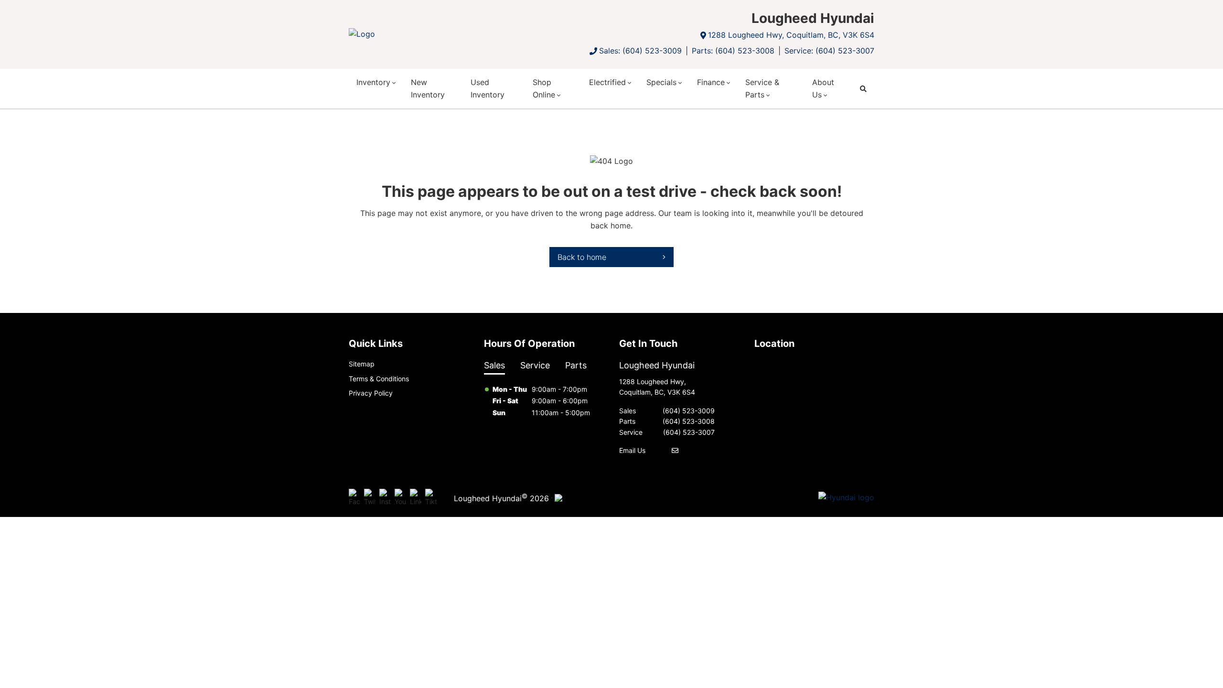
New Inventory (428, 88)
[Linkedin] (415, 498)
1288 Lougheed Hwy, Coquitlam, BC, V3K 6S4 (791, 35)
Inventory (373, 82)
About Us (823, 88)
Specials (661, 82)
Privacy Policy (371, 393)
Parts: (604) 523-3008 (733, 50)
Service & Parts (762, 88)
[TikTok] (431, 498)
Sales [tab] (494, 365)
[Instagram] (385, 498)
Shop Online (544, 88)
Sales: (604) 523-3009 (640, 50)
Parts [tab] (576, 365)
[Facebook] (354, 498)
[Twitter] (369, 498)
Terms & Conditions (379, 379)
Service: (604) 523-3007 (829, 50)
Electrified (607, 82)
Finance (711, 82)
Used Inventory (487, 88)
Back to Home (582, 257)
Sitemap (362, 364)
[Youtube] (400, 498)
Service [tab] (535, 365)
